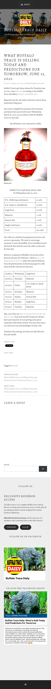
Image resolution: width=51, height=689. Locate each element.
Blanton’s (19, 91)
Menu (27, 4)
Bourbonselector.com (35, 83)
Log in (26, 527)
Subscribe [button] (11, 527)
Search (6, 464)
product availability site (27, 94)
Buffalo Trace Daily (25, 30)
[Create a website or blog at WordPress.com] (25, 684)
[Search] (43, 469)
